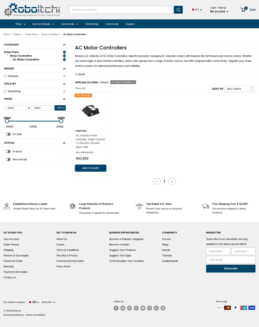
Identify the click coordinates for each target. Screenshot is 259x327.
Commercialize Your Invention (126, 260)
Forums (166, 238)
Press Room (63, 266)
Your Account (11, 238)
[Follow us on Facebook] (116, 308)
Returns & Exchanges (16, 255)
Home (7, 34)
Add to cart (90, 168)
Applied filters (86, 82)
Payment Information (15, 271)
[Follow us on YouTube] (142, 308)
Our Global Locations (14, 302)
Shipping (8, 249)
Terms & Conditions (67, 249)
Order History (11, 244)
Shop (19, 23)
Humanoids (68, 23)
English (47, 302)
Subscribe (231, 268)
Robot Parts (31, 34)
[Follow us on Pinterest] (136, 308)
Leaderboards (170, 260)
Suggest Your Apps (120, 255)
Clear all (80, 88)
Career (60, 244)
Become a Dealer (119, 244)
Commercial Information (70, 260)
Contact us (10, 277)
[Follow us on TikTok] (149, 308)
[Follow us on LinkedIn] (156, 308)
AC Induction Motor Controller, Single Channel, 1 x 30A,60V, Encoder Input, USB (91, 141)
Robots (17, 34)
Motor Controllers (50, 34)
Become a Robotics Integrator (126, 238)
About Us (61, 238)
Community (112, 23)
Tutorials (167, 255)
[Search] (178, 10)
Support (130, 23)
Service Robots (41, 23)
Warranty (9, 266)
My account (218, 11)
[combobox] (121, 10)
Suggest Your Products (122, 249)
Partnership (91, 23)
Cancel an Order (13, 260)
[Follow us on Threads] (163, 308)
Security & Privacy (67, 255)
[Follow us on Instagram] (129, 308)
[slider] (7, 121)
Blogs (165, 244)
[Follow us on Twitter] (122, 308)
